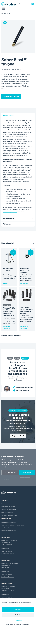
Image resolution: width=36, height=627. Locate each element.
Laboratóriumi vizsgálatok (8, 530)
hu (26, 4)
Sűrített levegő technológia (9, 515)
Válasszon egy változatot (11, 96)
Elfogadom (18, 609)
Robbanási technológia (8, 506)
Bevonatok (4, 504)
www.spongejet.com (10, 212)
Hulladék (18, 615)
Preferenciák (18, 620)
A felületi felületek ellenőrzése (10, 528)
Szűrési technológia (7, 512)
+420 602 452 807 (23, 390)
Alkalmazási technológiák (8, 509)
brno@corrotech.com (7, 577)
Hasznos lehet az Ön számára (11, 335)
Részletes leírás (8, 115)
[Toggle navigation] (3, 9)
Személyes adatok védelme (22, 624)
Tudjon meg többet (18, 436)
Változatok (7, 224)
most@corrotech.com (24, 387)
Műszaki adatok (8, 219)
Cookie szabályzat (10, 624)
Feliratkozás (27, 472)
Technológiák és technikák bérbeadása (12, 525)
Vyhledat (20, 4)
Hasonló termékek (7, 243)
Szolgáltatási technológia (8, 522)
